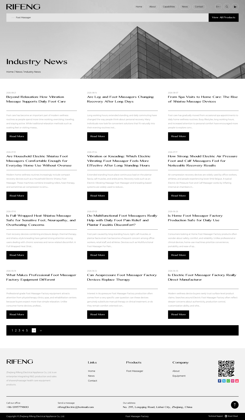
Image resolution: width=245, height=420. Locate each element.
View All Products (223, 18)
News (185, 6)
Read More (17, 136)
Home (139, 6)
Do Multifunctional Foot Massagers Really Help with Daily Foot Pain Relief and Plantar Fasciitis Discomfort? (122, 220)
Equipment (179, 376)
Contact (199, 6)
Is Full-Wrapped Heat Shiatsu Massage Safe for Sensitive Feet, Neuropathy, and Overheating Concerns (41, 220)
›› (41, 330)
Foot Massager (23, 17)
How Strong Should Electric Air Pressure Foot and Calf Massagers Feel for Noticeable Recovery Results (202, 161)
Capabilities (169, 6)
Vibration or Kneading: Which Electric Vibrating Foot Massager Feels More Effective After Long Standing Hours (118, 161)
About (152, 6)
